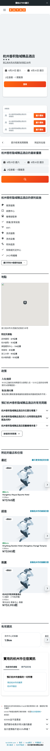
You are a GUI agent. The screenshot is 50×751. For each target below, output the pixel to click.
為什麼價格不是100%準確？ (17, 729)
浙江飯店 (10, 745)
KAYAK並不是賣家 (12, 719)
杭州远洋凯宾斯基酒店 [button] (11, 594)
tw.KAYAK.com (11, 743)
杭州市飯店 (12, 686)
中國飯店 (38, 743)
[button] (47, 3)
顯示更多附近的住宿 (40, 460)
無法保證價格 (36, 712)
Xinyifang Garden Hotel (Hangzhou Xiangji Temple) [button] (24, 546)
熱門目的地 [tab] (26, 667)
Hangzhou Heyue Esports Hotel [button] (15, 494)
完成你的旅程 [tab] (11, 667)
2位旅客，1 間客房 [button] (14, 77)
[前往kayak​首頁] (17, 10)
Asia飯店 (28, 743)
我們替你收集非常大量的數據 (18, 724)
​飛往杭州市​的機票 (14, 682)
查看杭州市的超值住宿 (39, 511)
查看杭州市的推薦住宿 (39, 562)
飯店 (20, 743)
